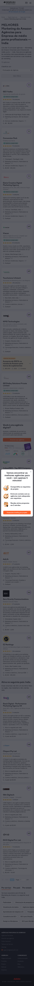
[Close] (31, 471)
